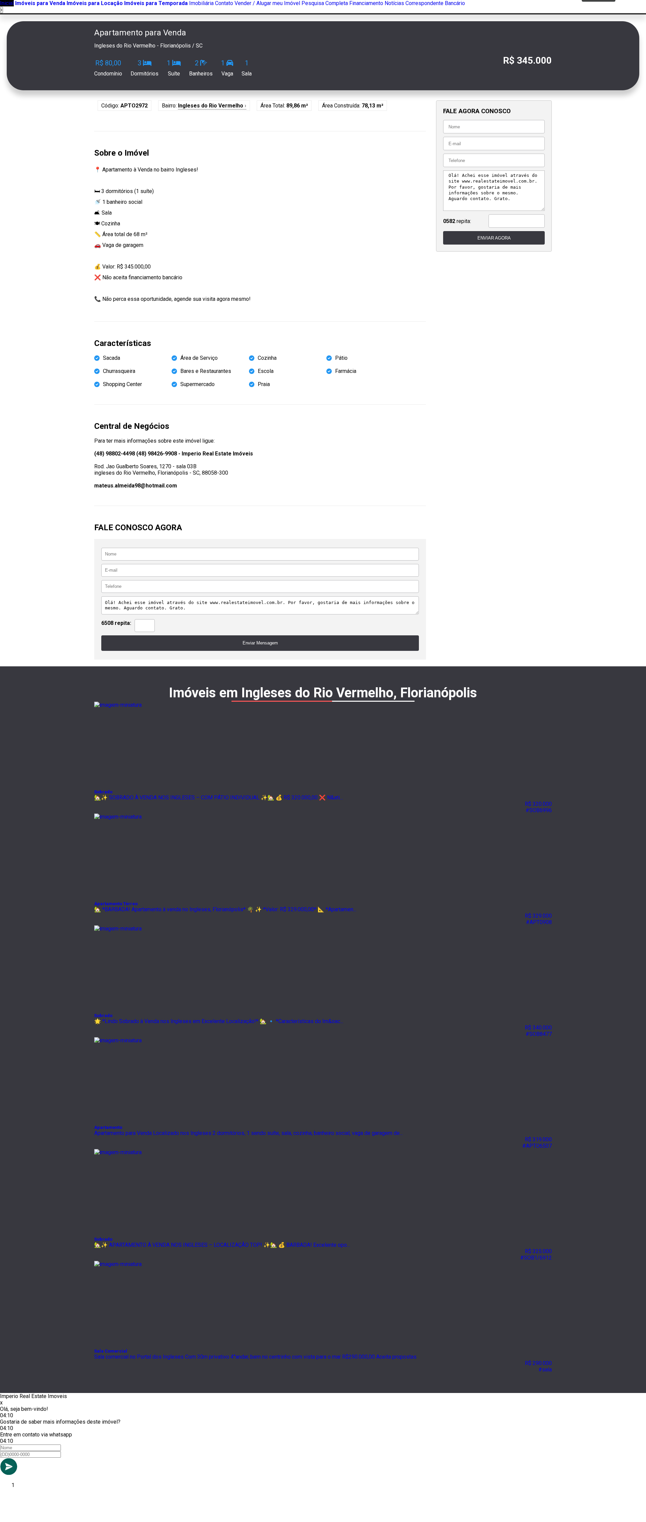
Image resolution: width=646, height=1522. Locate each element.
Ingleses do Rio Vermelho (212, 105)
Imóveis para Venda (40, 3)
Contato (224, 3)
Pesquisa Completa (324, 3)
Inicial (7, 3)
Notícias (394, 3)
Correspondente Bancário (435, 3)
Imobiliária (201, 3)
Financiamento (366, 3)
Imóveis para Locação (95, 3)
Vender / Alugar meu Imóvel (267, 3)
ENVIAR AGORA (494, 238)
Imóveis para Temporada (156, 3)
